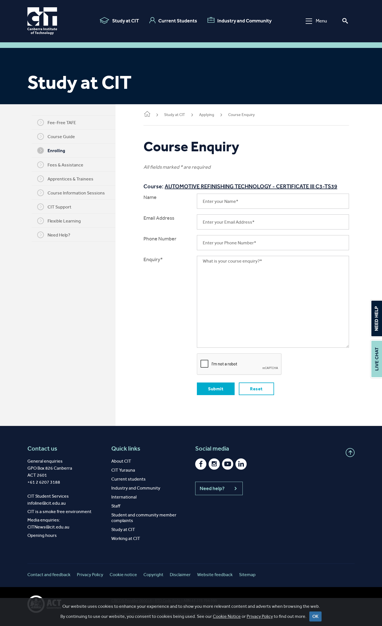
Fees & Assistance (65, 165)
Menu (321, 21)
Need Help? (59, 235)
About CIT (121, 461)
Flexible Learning (64, 221)
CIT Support (59, 207)
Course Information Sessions (76, 193)
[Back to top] (350, 452)
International (123, 497)
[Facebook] (200, 464)
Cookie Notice (227, 616)
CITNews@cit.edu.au (48, 527)
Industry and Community (244, 21)
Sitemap (247, 574)
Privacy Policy (260, 616)
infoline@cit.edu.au (46, 503)
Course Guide (61, 136)
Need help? (212, 488)
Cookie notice (123, 574)
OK (315, 616)
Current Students (177, 21)
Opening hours (42, 535)
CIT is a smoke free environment (59, 511)
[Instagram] (214, 464)
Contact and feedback (48, 574)
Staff (115, 506)
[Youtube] (227, 464)
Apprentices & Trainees (70, 179)
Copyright (153, 574)
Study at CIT (125, 21)
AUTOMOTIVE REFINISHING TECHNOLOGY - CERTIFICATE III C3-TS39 (251, 186)
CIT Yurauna (123, 470)
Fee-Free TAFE (62, 122)
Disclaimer (180, 574)
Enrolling (56, 150)
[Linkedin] (241, 464)
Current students (128, 479)
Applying (206, 114)
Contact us (42, 448)
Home (146, 115)
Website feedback (215, 574)
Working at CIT (125, 538)
